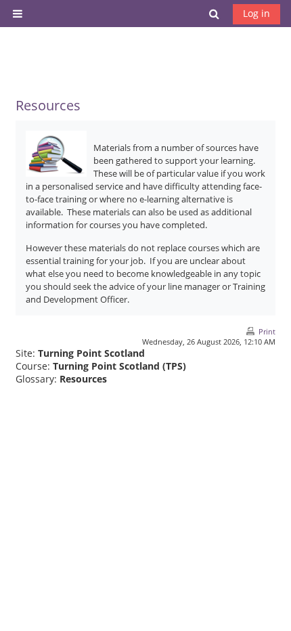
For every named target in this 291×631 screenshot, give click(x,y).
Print (267, 331)
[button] (214, 13)
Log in (256, 13)
